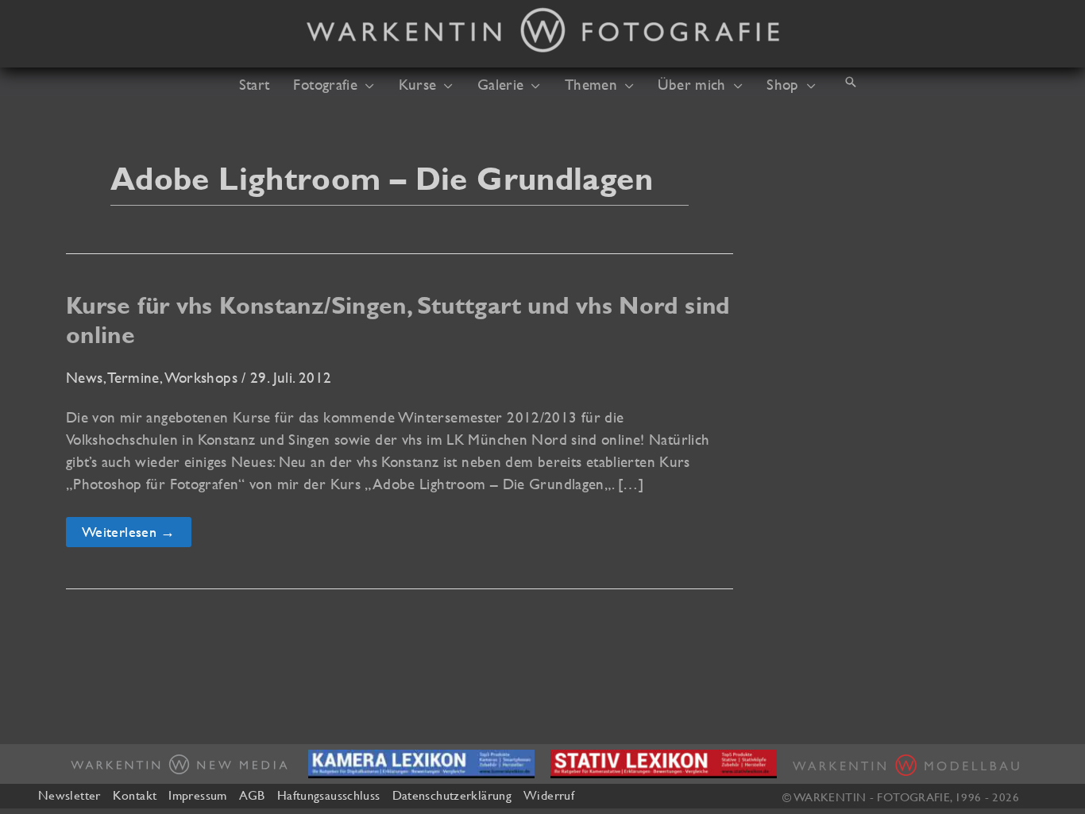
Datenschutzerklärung (452, 795)
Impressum (197, 795)
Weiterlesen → (132, 535)
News (84, 377)
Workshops (201, 377)
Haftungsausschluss (328, 795)
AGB (252, 795)
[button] (365, 84)
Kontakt (135, 795)
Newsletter (69, 795)
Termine (134, 377)
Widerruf (548, 795)
